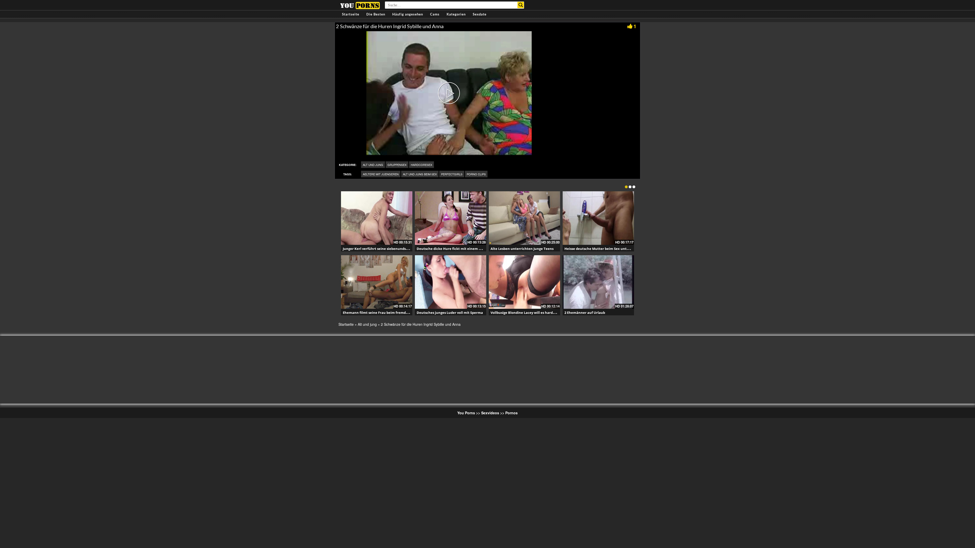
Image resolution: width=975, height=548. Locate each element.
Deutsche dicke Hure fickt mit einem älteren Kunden (461, 248)
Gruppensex (397, 165)
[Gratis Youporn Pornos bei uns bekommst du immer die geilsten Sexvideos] (360, 4)
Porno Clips (476, 174)
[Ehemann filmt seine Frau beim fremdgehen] (376, 282)
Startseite (350, 14)
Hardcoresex (421, 165)
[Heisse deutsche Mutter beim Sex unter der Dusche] (598, 218)
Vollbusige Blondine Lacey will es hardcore (525, 312)
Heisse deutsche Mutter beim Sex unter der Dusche (607, 248)
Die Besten (375, 14)
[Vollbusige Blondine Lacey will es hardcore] (524, 282)
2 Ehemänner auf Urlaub (584, 312)
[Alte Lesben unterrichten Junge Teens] (524, 218)
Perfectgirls (451, 174)
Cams (435, 14)
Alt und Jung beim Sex (420, 174)
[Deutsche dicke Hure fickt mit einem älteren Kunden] (450, 218)
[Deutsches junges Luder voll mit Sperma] (450, 282)
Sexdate (479, 14)
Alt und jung (373, 165)
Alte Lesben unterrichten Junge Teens (522, 248)
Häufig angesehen (407, 14)
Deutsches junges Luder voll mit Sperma (450, 312)
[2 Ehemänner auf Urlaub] (598, 282)
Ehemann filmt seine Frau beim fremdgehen (379, 312)
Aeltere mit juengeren (381, 174)
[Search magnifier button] (520, 5)
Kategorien (456, 14)
